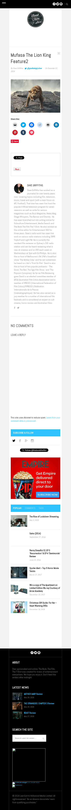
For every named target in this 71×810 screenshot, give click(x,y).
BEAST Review (30, 713)
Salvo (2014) (35, 533)
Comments (30, 508)
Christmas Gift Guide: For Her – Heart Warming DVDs (43, 604)
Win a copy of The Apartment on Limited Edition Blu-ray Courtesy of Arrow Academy (45, 588)
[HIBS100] (17, 784)
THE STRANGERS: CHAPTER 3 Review (39, 703)
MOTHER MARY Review (33, 694)
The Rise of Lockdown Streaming (44, 516)
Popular (17, 508)
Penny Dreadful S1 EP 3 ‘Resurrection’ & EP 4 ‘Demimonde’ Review (45, 553)
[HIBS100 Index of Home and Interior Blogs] (26, 782)
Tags (41, 508)
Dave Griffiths (18, 68)
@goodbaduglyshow (34, 68)
